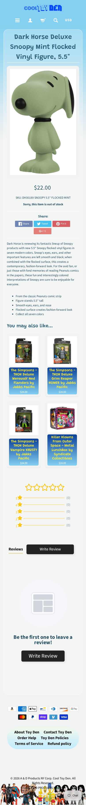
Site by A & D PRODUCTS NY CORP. (43, 788)
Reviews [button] (16, 549)
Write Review (50, 549)
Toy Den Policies (55, 738)
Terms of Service (29, 743)
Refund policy (59, 743)
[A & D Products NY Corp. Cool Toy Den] (43, 8)
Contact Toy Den (58, 732)
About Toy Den (26, 732)
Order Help (26, 738)
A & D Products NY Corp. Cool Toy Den (45, 778)
